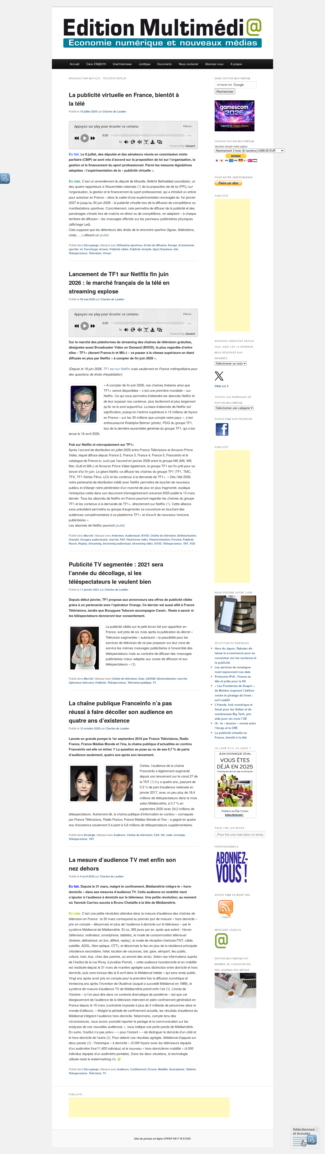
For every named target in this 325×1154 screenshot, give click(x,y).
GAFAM (150, 679)
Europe (172, 245)
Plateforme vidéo (137, 539)
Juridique (144, 64)
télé (176, 249)
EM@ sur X (222, 386)
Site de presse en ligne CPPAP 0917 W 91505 (162, 1138)
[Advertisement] (232, 265)
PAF (122, 539)
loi (81, 249)
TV (154, 683)
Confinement (138, 1069)
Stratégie (89, 835)
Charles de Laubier (114, 111)
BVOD (145, 535)
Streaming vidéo (142, 543)
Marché (88, 535)
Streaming (94, 543)
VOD (192, 543)
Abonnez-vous (214, 64)
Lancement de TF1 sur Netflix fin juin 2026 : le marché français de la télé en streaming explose (119, 282)
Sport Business (162, 249)
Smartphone (177, 1069)
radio (169, 835)
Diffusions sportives (129, 245)
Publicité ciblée (118, 249)
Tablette (191, 1069)
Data (141, 679)
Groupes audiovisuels (94, 539)
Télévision (95, 253)
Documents (164, 64)
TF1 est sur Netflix (116, 368)
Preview (176, 539)
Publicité (188, 539)
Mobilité (163, 1069)
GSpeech (190, 146)
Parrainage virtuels (96, 249)
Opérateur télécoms (81, 683)
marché (114, 539)
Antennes (118, 535)
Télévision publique (139, 683)
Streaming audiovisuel (117, 543)
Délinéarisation (186, 535)
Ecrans (152, 1069)
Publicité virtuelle (140, 249)
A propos (236, 64)
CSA (156, 835)
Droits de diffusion (155, 245)
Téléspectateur (78, 253)
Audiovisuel (132, 535)
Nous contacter (188, 64)
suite (104, 235)
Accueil (74, 64)
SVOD (158, 543)
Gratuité (74, 539)
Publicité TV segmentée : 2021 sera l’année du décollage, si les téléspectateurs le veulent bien (116, 573)
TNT (185, 543)
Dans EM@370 (96, 64)
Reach (73, 543)
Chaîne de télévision (163, 535)
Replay (82, 543)
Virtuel (107, 253)
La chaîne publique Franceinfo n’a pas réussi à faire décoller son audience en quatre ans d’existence (121, 711)
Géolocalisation (166, 679)
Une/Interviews (122, 64)
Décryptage (91, 245)
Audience (120, 835)
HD (163, 835)
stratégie (179, 835)
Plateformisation (159, 539)
